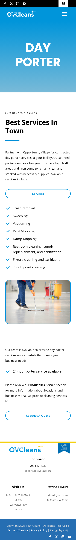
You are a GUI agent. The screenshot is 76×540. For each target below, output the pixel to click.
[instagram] (17, 3)
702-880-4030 (38, 465)
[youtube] (24, 3)
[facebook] (5, 3)
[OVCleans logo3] (21, 10)
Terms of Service (18, 530)
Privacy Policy (39, 530)
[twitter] (11, 3)
